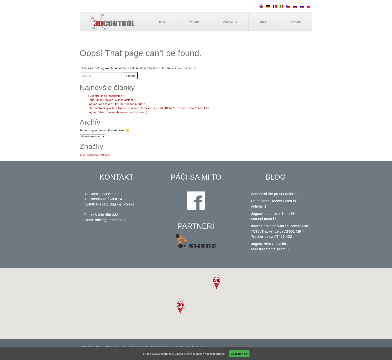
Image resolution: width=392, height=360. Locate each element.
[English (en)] (261, 6)
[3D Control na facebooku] (196, 200)
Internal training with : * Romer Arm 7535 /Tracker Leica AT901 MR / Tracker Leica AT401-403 (148, 108)
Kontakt (295, 21)
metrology (105, 155)
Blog (263, 21)
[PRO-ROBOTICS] (196, 241)
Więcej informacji (214, 353)
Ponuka (194, 21)
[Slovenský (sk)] (295, 6)
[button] (217, 282)
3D (81, 155)
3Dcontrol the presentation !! (106, 95)
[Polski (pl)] (308, 6)
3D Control (94, 347)
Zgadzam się (239, 353)
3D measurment (91, 155)
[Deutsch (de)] (268, 6)
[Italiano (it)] (281, 6)
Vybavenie (230, 21)
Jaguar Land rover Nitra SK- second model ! (116, 104)
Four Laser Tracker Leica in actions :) (112, 99)
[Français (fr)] (275, 6)
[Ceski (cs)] (288, 6)
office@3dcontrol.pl (110, 220)
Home (162, 21)
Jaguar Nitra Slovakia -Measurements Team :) (117, 112)
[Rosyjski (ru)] (302, 6)
